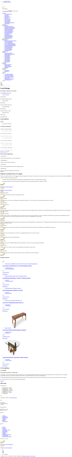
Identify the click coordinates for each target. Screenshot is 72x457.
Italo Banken (7, 70)
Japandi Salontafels (8, 64)
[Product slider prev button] (3, 260)
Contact (4, 427)
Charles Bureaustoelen (8, 46)
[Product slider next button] (3, 261)
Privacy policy (33, 456)
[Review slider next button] (2, 191)
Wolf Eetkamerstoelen (8, 36)
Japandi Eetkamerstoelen (9, 26)
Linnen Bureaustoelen (8, 49)
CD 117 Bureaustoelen (8, 41)
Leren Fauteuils (7, 19)
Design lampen (5, 421)
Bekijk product (5, 274)
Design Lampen (7, 77)
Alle (3, 73)
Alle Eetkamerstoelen (8, 37)
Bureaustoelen (5, 39)
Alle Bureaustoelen (8, 50)
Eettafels (4, 52)
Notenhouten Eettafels (8, 53)
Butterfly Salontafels (8, 66)
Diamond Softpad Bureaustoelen (10, 45)
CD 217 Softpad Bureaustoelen (10, 43)
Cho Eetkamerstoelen (8, 33)
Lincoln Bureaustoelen (8, 47)
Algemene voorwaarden (26, 456)
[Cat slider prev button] (1, 122)
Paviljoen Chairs (7, 18)
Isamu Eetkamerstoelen (9, 32)
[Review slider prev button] (1, 191)
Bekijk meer (13, 177)
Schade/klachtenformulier (7, 434)
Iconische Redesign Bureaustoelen (10, 40)
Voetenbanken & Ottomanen (9, 22)
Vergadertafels (7, 61)
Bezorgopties (5, 430)
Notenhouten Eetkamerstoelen (10, 27)
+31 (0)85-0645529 (6, 1)
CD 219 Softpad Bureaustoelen (10, 44)
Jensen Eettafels (7, 60)
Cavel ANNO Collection (9, 75)
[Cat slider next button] (2, 121)
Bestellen (4, 432)
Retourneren (5, 433)
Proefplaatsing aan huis (6, 429)
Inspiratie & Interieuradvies (7, 436)
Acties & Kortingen (8, 79)
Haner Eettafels (7, 59)
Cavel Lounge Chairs (8, 14)
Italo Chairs (7, 17)
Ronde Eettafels (7, 57)
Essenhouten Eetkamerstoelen (10, 28)
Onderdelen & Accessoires (9, 78)
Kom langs (15, 397)
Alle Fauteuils (7, 23)
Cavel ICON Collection (9, 74)
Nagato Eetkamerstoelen (9, 31)
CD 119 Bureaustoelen (8, 42)
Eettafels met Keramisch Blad (10, 54)
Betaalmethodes (5, 431)
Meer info (2, 171)
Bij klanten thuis (5, 435)
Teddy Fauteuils (7, 21)
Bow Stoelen (7, 34)
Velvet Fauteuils (7, 20)
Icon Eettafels (7, 58)
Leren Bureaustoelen (8, 48)
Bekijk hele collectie (3, 151)
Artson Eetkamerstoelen (9, 30)
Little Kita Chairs (8, 16)
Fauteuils (4, 13)
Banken (4, 420)
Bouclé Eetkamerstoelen (9, 29)
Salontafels (4, 63)
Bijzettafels (7, 67)
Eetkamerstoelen (5, 25)
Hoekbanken (7, 71)
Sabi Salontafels (7, 65)
